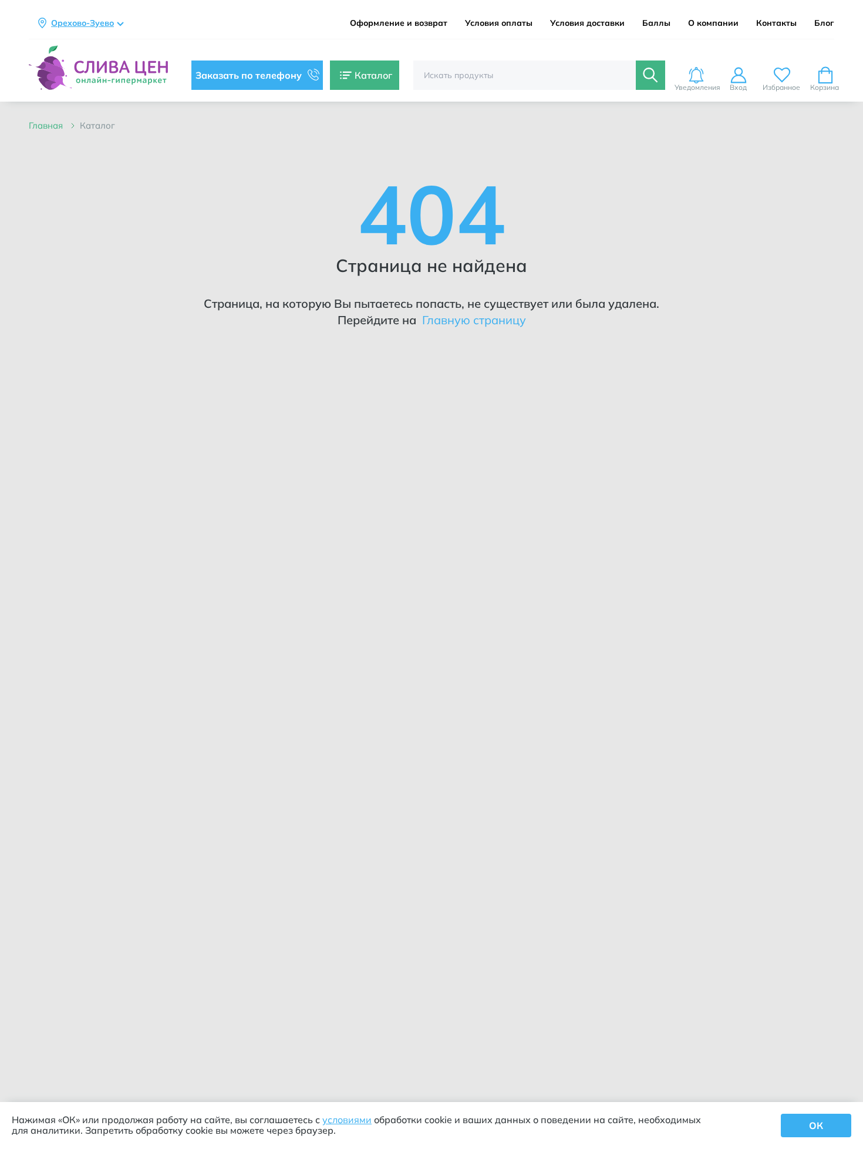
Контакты (776, 23)
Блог (824, 23)
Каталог (97, 125)
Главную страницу (472, 320)
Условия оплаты (498, 23)
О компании (713, 23)
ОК (816, 1125)
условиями (347, 1120)
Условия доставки (587, 23)
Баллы (656, 23)
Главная (47, 125)
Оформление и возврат (398, 23)
